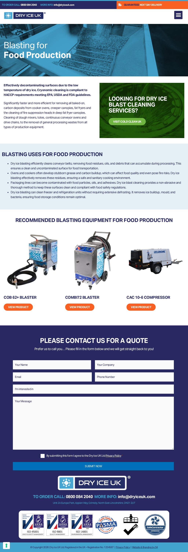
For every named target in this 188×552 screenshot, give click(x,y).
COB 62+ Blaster (20, 297)
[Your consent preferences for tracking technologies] (6, 545)
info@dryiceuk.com (64, 4)
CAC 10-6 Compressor (148, 297)
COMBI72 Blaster (82, 297)
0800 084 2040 (29, 4)
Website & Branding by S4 (145, 547)
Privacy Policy (113, 455)
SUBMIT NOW (93, 466)
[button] (178, 15)
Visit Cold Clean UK (127, 121)
